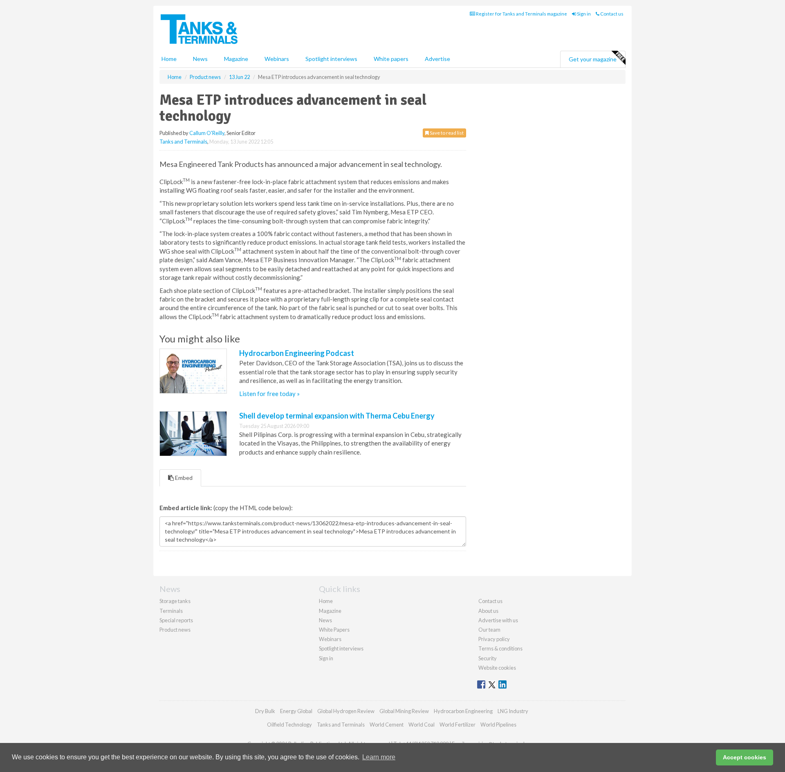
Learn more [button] (378, 757)
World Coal (421, 724)
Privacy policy (494, 639)
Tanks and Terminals (183, 141)
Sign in (583, 13)
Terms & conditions (500, 648)
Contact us (611, 13)
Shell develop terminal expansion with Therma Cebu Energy (337, 415)
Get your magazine (593, 59)
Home (169, 58)
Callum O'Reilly (206, 133)
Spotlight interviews (331, 58)
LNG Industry (513, 711)
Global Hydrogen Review (346, 711)
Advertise (437, 58)
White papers (391, 58)
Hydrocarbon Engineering (463, 711)
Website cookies (497, 667)
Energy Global (296, 711)
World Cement (387, 724)
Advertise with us (498, 620)
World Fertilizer (457, 724)
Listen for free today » (269, 393)
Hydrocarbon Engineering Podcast (296, 353)
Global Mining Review (404, 711)
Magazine (236, 58)
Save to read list (446, 133)
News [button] (200, 58)
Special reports (176, 620)
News (325, 620)
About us (488, 611)
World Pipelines (498, 724)
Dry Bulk (265, 711)
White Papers (334, 629)
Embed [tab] (183, 477)
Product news (175, 629)
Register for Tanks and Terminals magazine (521, 13)
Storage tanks (175, 601)
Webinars (277, 58)
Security (487, 658)
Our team (489, 629)
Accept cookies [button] (744, 757)
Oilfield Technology (289, 724)
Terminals (171, 611)
